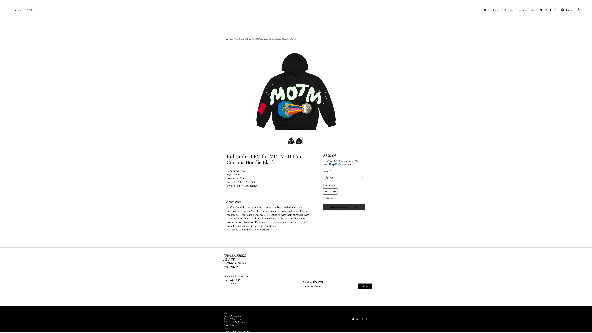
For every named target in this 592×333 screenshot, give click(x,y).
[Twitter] (541, 10)
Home (230, 38)
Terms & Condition (233, 319)
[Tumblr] (555, 10)
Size (327, 171)
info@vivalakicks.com (236, 276)
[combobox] (344, 177)
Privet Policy (230, 325)
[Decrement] (326, 191)
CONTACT (231, 267)
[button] (578, 10)
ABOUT (229, 259)
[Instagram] (545, 10)
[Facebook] (550, 10)
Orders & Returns (232, 316)
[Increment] (335, 191)
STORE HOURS (236, 263)
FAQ (226, 328)
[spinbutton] (330, 191)
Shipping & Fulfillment (235, 322)
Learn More (345, 164)
